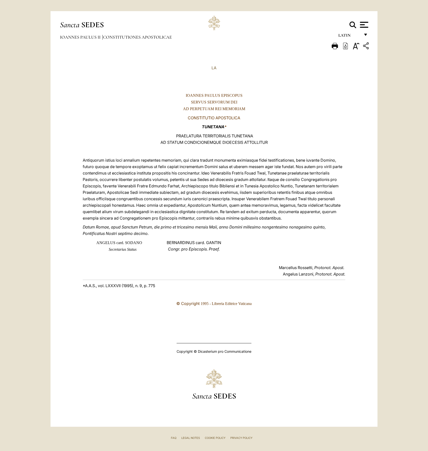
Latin (349, 36)
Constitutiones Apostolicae (137, 37)
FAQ (173, 438)
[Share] (366, 46)
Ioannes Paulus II (81, 37)
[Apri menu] (363, 25)
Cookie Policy (215, 438)
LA (214, 67)
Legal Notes (190, 438)
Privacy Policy (241, 438)
